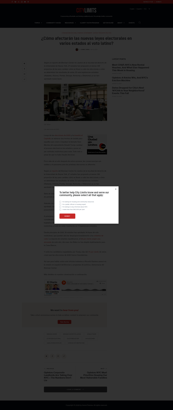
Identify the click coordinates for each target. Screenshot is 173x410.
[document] (86, 205)
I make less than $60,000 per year (73, 209)
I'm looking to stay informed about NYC (75, 207)
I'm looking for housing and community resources (78, 202)
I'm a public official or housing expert (74, 204)
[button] (116, 189)
